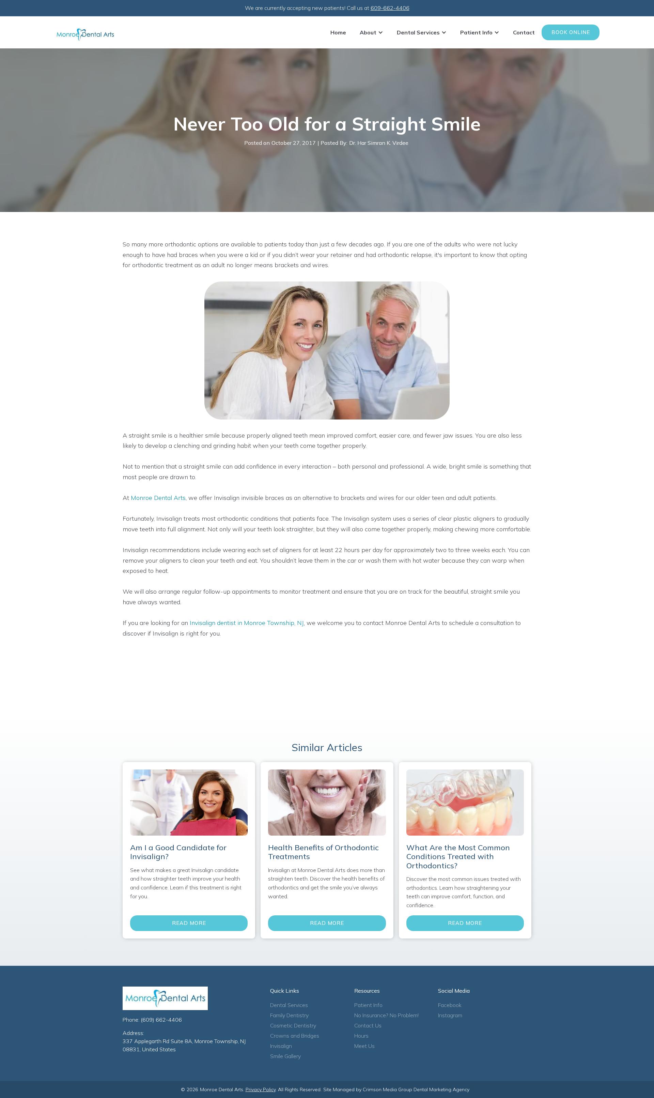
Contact (524, 32)
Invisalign (281, 1045)
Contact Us (368, 1025)
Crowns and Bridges (294, 1035)
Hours (361, 1035)
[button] (371, 32)
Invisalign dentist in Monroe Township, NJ (246, 623)
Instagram (450, 1015)
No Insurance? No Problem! (386, 1015)
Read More (189, 923)
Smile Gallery (285, 1056)
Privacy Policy (261, 1089)
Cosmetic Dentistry (293, 1025)
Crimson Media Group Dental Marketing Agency (416, 1089)
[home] (85, 34)
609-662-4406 (390, 7)
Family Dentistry (289, 1015)
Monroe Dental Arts (158, 498)
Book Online (570, 32)
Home (338, 32)
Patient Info (368, 1005)
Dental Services (289, 1005)
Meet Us (364, 1045)
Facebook (450, 1005)
